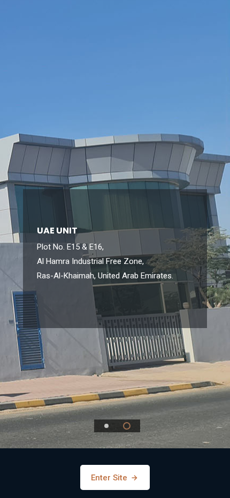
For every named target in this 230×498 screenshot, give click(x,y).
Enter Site (110, 478)
